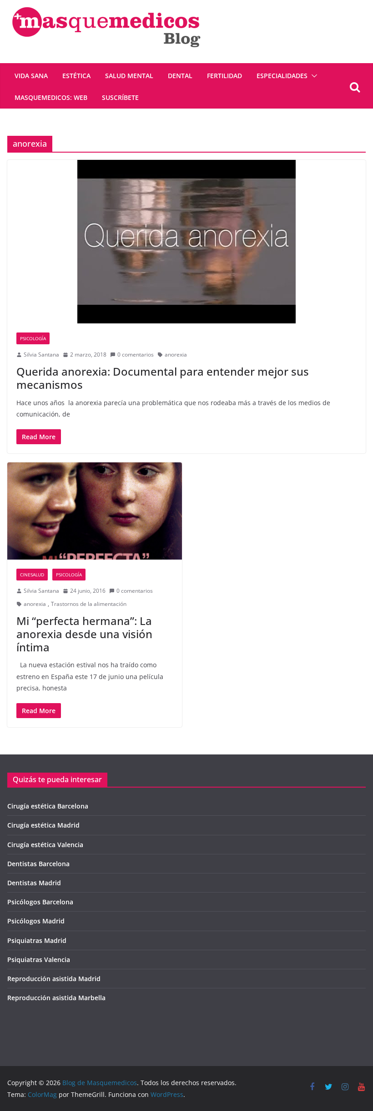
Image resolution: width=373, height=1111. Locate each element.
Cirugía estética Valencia (45, 844)
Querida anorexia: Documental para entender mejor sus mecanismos (162, 378)
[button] (312, 75)
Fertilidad (224, 75)
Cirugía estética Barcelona (47, 806)
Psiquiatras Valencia (38, 959)
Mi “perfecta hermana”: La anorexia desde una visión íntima (84, 634)
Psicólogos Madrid (36, 921)
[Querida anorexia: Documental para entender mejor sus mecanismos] (186, 241)
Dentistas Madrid (34, 882)
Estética (76, 75)
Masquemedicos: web (51, 97)
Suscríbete (120, 97)
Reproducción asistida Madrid (54, 978)
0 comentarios (135, 354)
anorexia (176, 354)
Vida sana (31, 75)
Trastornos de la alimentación (88, 604)
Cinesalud (32, 574)
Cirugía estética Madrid (43, 825)
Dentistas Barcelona (38, 863)
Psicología (33, 338)
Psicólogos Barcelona (40, 902)
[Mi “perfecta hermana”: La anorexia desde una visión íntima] (94, 511)
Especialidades (282, 75)
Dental (180, 75)
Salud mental (129, 75)
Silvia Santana (41, 354)
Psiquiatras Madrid (36, 940)
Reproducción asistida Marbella (56, 997)
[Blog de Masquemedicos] (106, 6)
